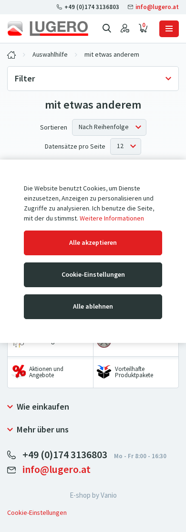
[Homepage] (47, 28)
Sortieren (53, 127)
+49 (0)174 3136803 (92, 7)
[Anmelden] (125, 28)
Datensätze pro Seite (75, 146)
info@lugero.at (156, 7)
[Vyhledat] (107, 28)
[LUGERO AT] (11, 54)
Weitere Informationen (112, 218)
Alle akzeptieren (93, 242)
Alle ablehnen (93, 306)
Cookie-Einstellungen (93, 274)
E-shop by (93, 495)
